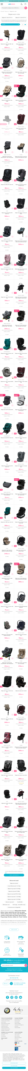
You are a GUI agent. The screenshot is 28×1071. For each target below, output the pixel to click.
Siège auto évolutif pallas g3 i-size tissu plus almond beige (21, 579)
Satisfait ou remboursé (5, 1030)
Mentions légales (18, 1023)
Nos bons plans (17, 1020)
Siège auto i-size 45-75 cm (7, 17)
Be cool (14, 912)
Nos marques (17, 1022)
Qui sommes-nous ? (18, 1019)
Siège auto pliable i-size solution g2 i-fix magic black (21, 832)
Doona (7, 913)
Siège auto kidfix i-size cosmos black (21, 354)
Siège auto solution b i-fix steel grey (21, 466)
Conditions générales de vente (6, 1019)
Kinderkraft (23, 913)
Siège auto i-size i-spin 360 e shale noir (7, 129)
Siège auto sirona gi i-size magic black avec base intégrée (21, 747)
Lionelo (3, 915)
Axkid (10, 912)
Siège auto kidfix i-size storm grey (21, 438)
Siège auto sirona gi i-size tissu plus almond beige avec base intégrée (21, 157)
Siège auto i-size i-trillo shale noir (7, 804)
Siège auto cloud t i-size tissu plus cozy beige (21, 72)
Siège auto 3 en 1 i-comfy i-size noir (7, 691)
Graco (10, 913)
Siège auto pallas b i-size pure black (21, 213)
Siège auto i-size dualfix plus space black (21, 860)
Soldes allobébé (17, 1027)
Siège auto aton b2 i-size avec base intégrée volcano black (21, 298)
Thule (20, 917)
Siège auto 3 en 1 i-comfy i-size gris (7, 776)
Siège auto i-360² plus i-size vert (7, 522)
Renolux (10, 917)
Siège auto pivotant (14, 883)
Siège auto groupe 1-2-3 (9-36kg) (14, 896)
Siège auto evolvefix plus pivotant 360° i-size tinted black (7, 663)
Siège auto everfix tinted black (7, 409)
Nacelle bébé (19, 901)
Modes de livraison (4, 1026)
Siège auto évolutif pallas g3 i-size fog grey (21, 410)
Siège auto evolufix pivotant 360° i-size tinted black (7, 72)
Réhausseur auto (6, 904)
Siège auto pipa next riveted (21, 690)
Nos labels (3, 1034)
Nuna (20, 915)
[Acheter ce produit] (12, 40)
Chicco (2, 913)
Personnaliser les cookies (5, 1023)
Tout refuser (14, 1065)
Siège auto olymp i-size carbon (21, 775)
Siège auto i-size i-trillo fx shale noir (7, 298)
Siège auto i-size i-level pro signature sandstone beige (7, 551)
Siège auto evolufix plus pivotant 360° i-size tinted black (7, 157)
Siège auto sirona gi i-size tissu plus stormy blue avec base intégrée (21, 241)
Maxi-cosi (12, 915)
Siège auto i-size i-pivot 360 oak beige (7, 719)
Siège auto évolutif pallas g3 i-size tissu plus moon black (21, 326)
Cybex (6, 912)
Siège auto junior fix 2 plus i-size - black (7, 607)
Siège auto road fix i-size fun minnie (7, 747)
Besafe (24, 910)
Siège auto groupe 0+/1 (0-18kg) (14, 888)
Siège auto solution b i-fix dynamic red (21, 129)
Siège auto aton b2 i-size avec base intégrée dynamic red (21, 804)
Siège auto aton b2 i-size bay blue (21, 635)
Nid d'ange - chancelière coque (19, 904)
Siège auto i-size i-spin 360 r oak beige (7, 44)
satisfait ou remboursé (7, 955)
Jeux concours (17, 1036)
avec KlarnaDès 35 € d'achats (21, 942)
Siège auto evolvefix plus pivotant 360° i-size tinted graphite (7, 326)
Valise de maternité (18, 1037)
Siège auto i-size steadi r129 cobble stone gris (7, 635)
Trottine (24, 917)
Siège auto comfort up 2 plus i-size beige (7, 860)
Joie (18, 913)
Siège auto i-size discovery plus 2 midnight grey (21, 269)
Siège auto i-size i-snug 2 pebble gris (7, 382)
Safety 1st (15, 917)
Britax (2, 912)
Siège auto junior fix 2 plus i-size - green (7, 354)
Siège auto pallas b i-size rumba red (21, 382)
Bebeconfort (18, 910)
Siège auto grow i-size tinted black (7, 832)
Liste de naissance (18, 1033)
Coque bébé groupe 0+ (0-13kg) (14, 885)
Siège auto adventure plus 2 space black (21, 101)
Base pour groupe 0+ (10, 901)
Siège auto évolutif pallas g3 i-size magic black (21, 494)
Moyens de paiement (5, 1027)
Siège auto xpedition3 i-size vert (7, 437)
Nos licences (3, 1036)
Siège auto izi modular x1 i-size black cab (21, 522)
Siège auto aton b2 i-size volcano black (21, 551)
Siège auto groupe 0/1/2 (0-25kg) (14, 893)
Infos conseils (17, 1034)
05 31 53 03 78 (21, 956)
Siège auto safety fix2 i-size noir (7, 184)
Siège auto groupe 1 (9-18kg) (14, 891)
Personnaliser (14, 1063)
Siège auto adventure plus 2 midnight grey (21, 185)
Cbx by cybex (21, 912)
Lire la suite (14, 929)
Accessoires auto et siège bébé (14, 907)
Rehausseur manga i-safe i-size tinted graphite (7, 494)
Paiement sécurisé (18, 1041)
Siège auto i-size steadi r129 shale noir (7, 213)
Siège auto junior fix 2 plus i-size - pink (7, 269)
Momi (16, 915)
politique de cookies (7, 1060)
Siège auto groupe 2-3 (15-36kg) (14, 899)
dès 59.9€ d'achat (7, 942)
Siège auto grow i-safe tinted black (7, 241)
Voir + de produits (14, 875)
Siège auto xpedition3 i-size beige (7, 101)
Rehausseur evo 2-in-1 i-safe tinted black (7, 579)
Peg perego (4, 917)
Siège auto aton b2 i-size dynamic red (21, 719)
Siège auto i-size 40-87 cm (20, 17)
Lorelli (7, 915)
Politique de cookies (4, 1024)
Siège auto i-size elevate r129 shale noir (7, 466)
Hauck (15, 913)
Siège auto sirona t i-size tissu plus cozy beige (21, 663)
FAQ (2, 1039)
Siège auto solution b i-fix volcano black (21, 44)
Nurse (24, 915)
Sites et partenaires (4, 1033)
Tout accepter (14, 1067)
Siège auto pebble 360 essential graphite (21, 607)
